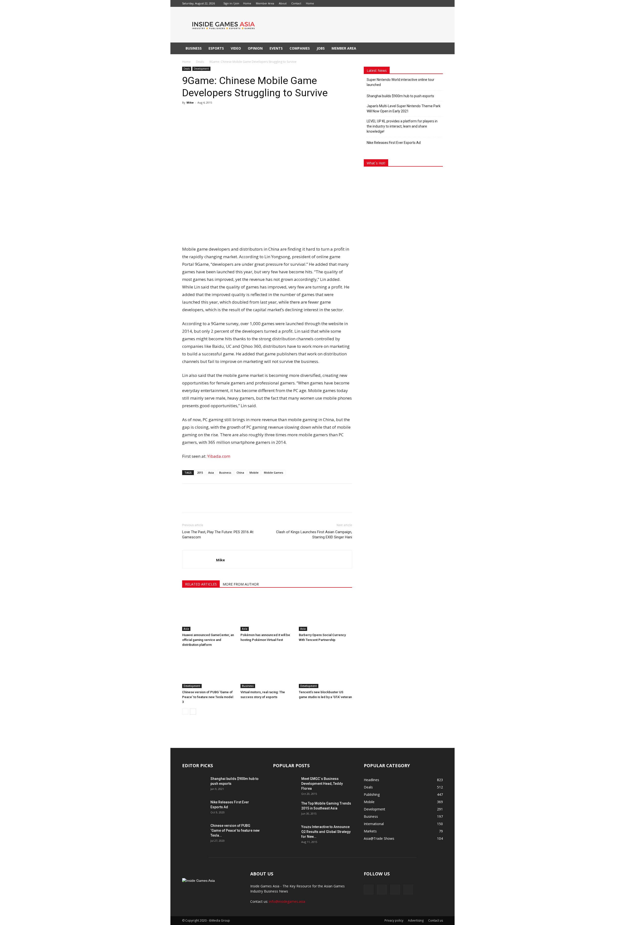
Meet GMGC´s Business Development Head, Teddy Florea (322, 783)
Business (194, 48)
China (240, 472)
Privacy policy (394, 920)
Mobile (254, 472)
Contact (296, 3)
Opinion (255, 48)
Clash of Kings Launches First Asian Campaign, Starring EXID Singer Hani (314, 534)
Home (247, 3)
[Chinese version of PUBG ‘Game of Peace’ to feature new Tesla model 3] (208, 669)
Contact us (435, 920)
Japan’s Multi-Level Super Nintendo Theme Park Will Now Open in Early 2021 (403, 108)
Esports (216, 48)
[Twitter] (349, 3)
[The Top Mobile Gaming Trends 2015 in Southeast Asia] (285, 809)
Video (236, 48)
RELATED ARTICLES (201, 584)
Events (276, 48)
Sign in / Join (231, 3)
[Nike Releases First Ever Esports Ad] (194, 808)
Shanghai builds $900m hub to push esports (400, 96)
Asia (211, 472)
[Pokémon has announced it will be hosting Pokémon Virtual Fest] (267, 612)
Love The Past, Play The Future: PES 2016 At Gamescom (217, 534)
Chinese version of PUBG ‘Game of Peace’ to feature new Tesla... (235, 830)
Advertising (416, 920)
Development (201, 68)
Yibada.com (218, 456)
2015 (200, 472)
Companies (300, 48)
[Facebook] (325, 3)
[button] (437, 48)
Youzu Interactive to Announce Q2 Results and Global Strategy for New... (326, 832)
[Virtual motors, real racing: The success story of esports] (267, 669)
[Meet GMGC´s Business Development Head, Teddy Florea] (285, 784)
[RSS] (341, 3)
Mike (190, 102)
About (283, 3)
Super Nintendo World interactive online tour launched (400, 82)
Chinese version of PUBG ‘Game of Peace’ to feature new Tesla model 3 (207, 697)
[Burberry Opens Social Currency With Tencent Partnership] (325, 612)
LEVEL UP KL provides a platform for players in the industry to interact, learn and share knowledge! (402, 126)
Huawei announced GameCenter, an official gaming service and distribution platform (208, 640)
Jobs (321, 48)
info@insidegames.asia (287, 901)
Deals (200, 62)
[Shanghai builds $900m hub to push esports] (194, 784)
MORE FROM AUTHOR (241, 584)
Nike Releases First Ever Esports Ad (394, 143)
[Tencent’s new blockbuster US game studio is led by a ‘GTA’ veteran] (325, 669)
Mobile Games (273, 472)
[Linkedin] (333, 3)
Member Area (265, 3)
